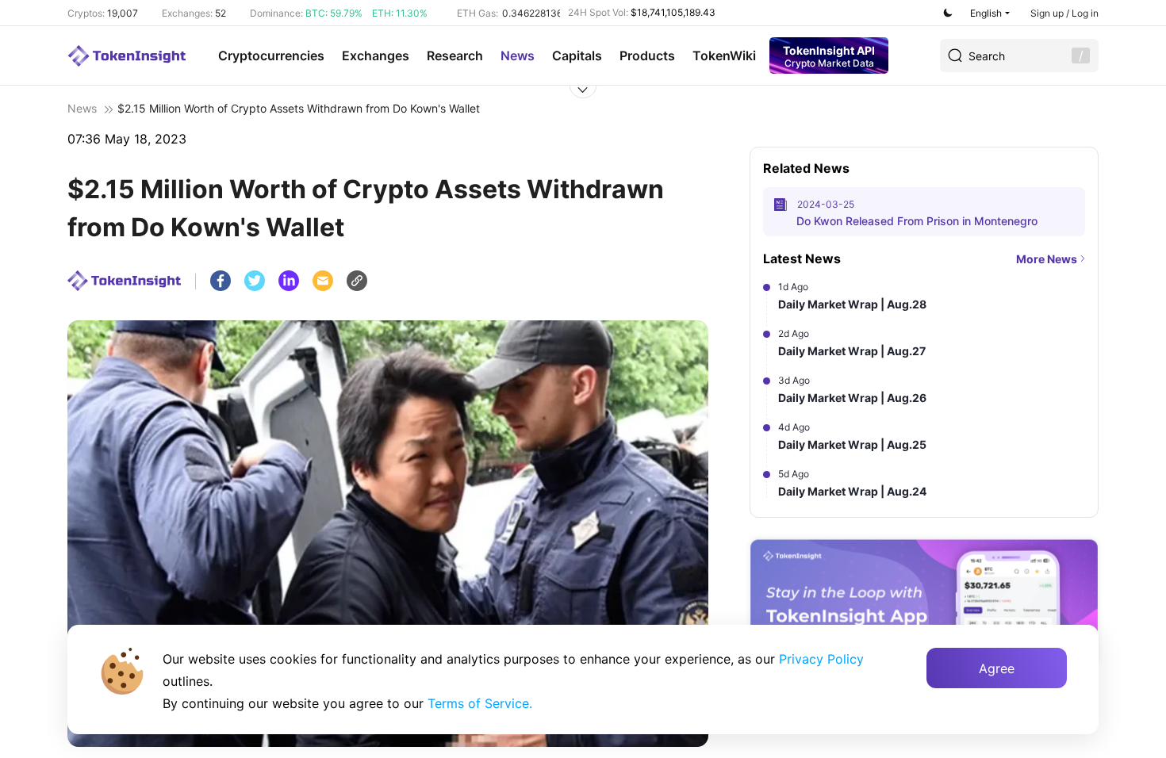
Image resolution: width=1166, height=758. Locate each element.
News (518, 55)
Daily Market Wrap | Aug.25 (852, 444)
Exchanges (375, 55)
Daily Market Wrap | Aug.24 (852, 491)
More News (1046, 259)
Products (647, 55)
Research (455, 55)
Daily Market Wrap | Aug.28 (852, 304)
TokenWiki (724, 55)
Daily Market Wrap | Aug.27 (852, 351)
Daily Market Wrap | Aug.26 (852, 397)
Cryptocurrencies (271, 55)
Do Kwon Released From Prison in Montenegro (917, 221)
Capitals (577, 55)
